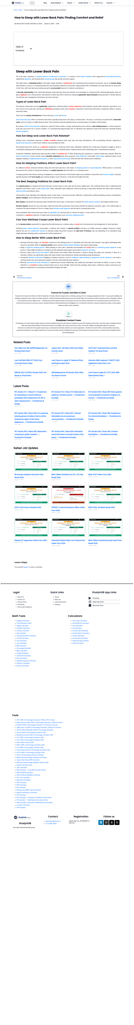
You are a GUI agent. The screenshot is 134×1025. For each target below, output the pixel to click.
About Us (58, 599)
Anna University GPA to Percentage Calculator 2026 (33, 750)
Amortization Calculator (80, 638)
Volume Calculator (22, 638)
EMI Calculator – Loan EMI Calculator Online (31, 770)
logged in (26, 567)
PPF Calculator (21, 795)
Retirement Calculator (23, 780)
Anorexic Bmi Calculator (80, 631)
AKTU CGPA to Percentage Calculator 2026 (30, 752)
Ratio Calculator (21, 658)
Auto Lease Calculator (79, 621)
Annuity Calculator (78, 636)
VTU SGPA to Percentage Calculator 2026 (30, 747)
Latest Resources (60, 602)
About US (20, 597)
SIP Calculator (21, 807)
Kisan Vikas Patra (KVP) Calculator (28, 760)
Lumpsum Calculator (23, 805)
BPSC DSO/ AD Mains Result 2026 (101, 507)
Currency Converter (22, 631)
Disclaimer (21, 604)
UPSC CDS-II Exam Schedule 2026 (28, 507)
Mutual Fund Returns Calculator (26, 792)
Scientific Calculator (23, 628)
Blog (45, 3)
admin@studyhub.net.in (53, 821)
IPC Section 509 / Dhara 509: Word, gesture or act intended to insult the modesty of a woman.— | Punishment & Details (105, 395)
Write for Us (99, 3)
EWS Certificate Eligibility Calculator (28, 775)
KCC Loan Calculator (23, 777)
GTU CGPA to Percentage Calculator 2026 (30, 740)
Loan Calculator (21, 643)
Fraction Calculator (22, 666)
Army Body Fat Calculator (80, 623)
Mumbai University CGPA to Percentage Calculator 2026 (34, 735)
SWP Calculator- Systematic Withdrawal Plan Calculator (34, 802)
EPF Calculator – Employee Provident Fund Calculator (34, 797)
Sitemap (57, 604)
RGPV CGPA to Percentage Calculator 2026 (30, 745)
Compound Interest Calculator (26, 636)
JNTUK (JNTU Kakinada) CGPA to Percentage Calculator (34, 730)
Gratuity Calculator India (24, 765)
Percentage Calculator (23, 648)
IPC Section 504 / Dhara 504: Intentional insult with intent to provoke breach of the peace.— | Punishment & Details (68, 434)
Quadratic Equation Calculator (26, 661)
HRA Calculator (21, 782)
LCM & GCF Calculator (23, 656)
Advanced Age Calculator (80, 641)
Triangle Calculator (22, 653)
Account (109, 3)
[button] (31, 49)
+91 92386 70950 (51, 824)
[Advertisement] (76, 48)
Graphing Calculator (22, 621)
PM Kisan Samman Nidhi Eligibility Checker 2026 (32, 762)
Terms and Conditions (24, 607)
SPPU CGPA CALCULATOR (25, 742)
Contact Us (21, 599)
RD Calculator (21, 787)
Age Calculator (21, 633)
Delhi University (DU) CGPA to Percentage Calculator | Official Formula (39, 722)
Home (16, 10)
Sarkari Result (83, 3)
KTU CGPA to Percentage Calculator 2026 (30, 737)
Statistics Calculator (23, 663)
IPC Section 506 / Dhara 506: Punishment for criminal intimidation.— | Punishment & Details (104, 416)
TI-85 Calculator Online (23, 623)
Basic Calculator (21, 651)
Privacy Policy (22, 602)
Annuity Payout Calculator (80, 633)
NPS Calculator (21, 785)
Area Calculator (21, 641)
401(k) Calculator (78, 643)
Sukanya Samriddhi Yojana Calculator (28, 790)
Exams (69, 3)
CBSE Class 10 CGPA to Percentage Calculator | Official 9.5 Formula (38, 727)
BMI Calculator (21, 646)
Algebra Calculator (22, 626)
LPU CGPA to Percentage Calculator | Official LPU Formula (35, 720)
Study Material (56, 3)
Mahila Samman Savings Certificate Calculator (31, 757)
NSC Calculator (21, 767)
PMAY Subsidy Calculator (24, 772)
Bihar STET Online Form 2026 (99, 474)
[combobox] (32, 3)
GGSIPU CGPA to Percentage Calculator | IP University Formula (36, 725)
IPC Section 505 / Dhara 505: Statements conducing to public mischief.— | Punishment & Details (30, 434)
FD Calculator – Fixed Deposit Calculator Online (32, 800)
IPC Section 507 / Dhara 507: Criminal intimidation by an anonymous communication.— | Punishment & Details (67, 416)
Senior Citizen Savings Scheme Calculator (30, 755)
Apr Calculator (77, 628)
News (20, 10)
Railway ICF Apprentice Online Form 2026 (31, 540)
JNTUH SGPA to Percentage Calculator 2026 (31, 732)
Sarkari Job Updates (26, 448)
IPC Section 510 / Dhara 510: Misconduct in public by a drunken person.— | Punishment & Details (68, 395)
